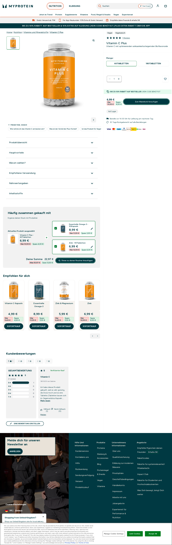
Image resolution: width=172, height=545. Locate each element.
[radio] (121, 63)
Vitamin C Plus (56, 32)
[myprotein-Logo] (18, 6)
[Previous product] (92, 336)
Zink (89, 303)
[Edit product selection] (92, 229)
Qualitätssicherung (120, 457)
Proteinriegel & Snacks (103, 472)
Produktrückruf (82, 487)
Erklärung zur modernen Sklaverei (122, 465)
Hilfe (77, 463)
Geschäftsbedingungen (123, 479)
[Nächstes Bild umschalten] (93, 119)
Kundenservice (82, 451)
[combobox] (124, 6)
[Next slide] (99, 310)
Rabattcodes (143, 458)
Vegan (116, 14)
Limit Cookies (134, 534)
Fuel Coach (147, 6)
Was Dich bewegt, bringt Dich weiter (150, 492)
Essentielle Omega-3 (38, 304)
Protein (58, 14)
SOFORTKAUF (13, 326)
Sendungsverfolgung (84, 475)
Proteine (101, 448)
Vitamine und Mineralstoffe (36, 32)
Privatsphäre (118, 473)
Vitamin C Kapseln (14, 303)
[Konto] (158, 6)
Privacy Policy (70, 543)
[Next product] (97, 336)
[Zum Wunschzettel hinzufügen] (165, 78)
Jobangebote (118, 503)
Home (9, 32)
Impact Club (142, 474)
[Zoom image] (94, 40)
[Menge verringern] (109, 79)
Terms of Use (84, 543)
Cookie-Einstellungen (16, 504)
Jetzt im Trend (45, 14)
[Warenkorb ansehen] (165, 6)
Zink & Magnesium (64, 303)
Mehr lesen (45, 401)
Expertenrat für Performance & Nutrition (119, 513)
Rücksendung (81, 469)
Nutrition (18, 32)
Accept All (153, 534)
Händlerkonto (118, 485)
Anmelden (15, 451)
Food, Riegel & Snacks (100, 14)
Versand (79, 481)
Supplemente (71, 14)
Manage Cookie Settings (114, 534)
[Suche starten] (99, 6)
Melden (43, 415)
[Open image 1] (13, 43)
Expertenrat (127, 14)
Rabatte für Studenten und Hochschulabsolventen (149, 482)
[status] (114, 79)
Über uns (116, 451)
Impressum (117, 491)
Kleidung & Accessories (102, 456)
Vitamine (84, 14)
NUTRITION (55, 6)
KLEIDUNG (74, 6)
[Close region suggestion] (43, 517)
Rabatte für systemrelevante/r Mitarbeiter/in (151, 466)
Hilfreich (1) (47, 410)
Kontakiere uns (82, 457)
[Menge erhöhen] (119, 79)
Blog (99, 464)
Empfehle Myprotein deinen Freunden (149, 450)
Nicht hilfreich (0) (59, 410)
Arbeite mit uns (119, 497)
